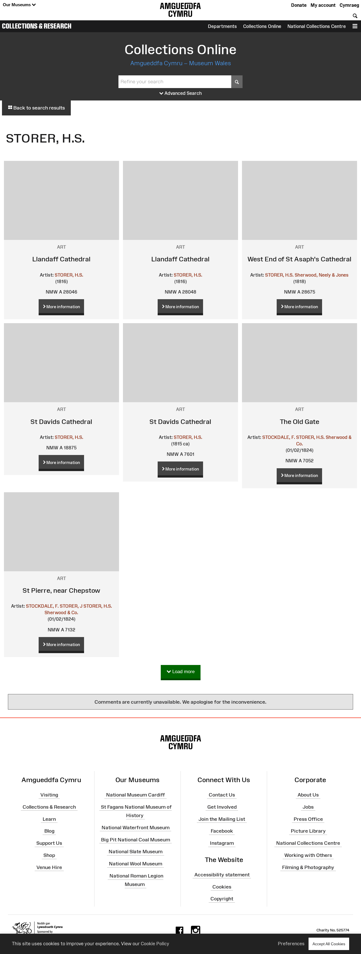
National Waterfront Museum (136, 827)
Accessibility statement (222, 874)
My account (323, 5)
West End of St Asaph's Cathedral (299, 259)
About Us (308, 795)
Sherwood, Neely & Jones (322, 274)
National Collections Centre (316, 26)
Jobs (308, 807)
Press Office (308, 819)
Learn (49, 819)
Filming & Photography (308, 867)
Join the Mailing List (222, 819)
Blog (49, 831)
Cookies (221, 886)
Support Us (49, 843)
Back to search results (38, 108)
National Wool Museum (135, 864)
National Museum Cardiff (135, 795)
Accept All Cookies (328, 944)
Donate (299, 5)
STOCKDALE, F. (278, 437)
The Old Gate (299, 421)
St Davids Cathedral (61, 421)
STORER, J (71, 606)
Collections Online (262, 26)
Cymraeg (349, 5)
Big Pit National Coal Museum (135, 839)
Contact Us (222, 795)
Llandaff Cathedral (61, 259)
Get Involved (222, 807)
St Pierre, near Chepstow (61, 590)
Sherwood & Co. (61, 612)
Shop (49, 855)
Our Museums (17, 4)
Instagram (222, 843)
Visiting (49, 795)
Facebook (222, 831)
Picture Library (308, 831)
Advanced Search (182, 93)
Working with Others (308, 855)
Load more (183, 671)
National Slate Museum (135, 851)
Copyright (221, 899)
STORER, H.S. (69, 274)
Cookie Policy (155, 943)
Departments (222, 26)
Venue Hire (49, 867)
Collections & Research (36, 26)
